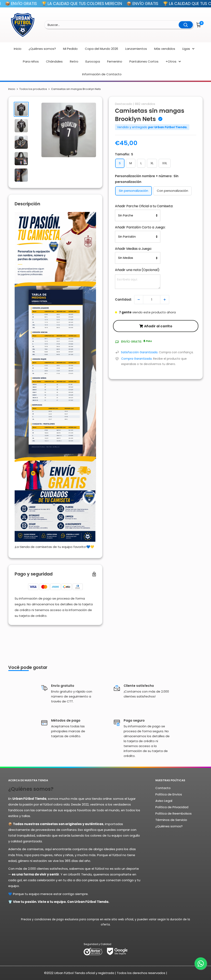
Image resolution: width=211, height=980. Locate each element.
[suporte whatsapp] (201, 963)
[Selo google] (117, 951)
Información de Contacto (102, 74)
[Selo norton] (93, 951)
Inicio (17, 49)
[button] (199, 25)
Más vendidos (164, 49)
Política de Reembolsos (173, 813)
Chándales (54, 61)
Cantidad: (123, 299)
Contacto (163, 788)
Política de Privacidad (171, 807)
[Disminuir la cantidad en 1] (138, 299)
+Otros (171, 61)
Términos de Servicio (171, 820)
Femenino (114, 61)
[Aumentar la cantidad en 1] (164, 299)
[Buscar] (186, 25)
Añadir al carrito (158, 326)
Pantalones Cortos (143, 61)
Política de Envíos (168, 794)
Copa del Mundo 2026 (101, 49)
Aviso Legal (163, 801)
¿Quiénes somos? (42, 49)
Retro (74, 61)
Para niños (31, 61)
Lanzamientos (136, 49)
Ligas (186, 49)
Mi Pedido (70, 49)
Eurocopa (93, 61)
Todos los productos (33, 89)
